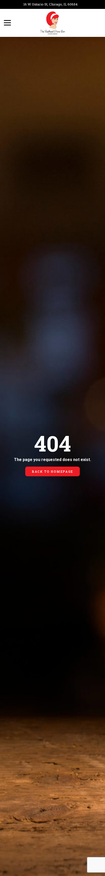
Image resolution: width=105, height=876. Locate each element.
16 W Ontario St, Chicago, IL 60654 (47, 4)
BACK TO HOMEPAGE (52, 471)
